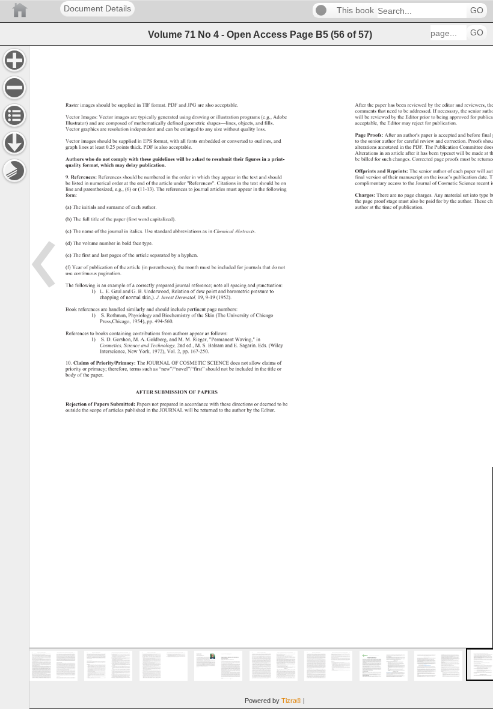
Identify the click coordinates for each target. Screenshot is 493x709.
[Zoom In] (14, 60)
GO (477, 10)
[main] (261, 377)
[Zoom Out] (14, 88)
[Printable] (14, 171)
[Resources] (14, 143)
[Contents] (14, 115)
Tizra (291, 700)
